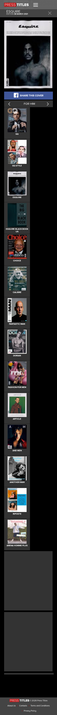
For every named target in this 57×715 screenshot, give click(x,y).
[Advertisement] (28, 580)
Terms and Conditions (40, 705)
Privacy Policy (30, 711)
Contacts (23, 705)
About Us (11, 705)
